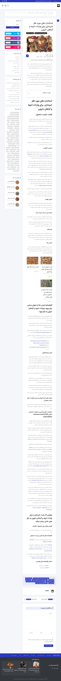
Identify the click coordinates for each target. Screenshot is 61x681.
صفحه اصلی (50, 13)
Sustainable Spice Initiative (40, 466)
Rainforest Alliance (47, 542)
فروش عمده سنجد (15, 147)
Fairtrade (31, 540)
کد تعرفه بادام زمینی (11, 169)
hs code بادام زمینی (15, 112)
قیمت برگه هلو (13, 149)
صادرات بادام (9, 132)
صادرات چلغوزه (10, 140)
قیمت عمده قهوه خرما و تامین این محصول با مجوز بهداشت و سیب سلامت (33, 670)
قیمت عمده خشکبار (10, 157)
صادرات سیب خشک (15, 138)
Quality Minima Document (45, 185)
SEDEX (29, 439)
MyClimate (45, 508)
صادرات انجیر (16, 132)
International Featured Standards (38, 341)
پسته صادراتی (13, 167)
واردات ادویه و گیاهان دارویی (41, 583)
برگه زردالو (17, 57)
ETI (29, 444)
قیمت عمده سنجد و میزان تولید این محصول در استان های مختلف (13, 90)
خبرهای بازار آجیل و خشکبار (41, 13)
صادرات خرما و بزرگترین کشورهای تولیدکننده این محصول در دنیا (20, 670)
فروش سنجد (16, 142)
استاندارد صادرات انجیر (14, 114)
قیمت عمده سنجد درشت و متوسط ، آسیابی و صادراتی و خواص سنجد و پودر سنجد (13, 96)
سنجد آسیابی (12, 130)
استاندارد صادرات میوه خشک (13, 118)
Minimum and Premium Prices (39, 558)
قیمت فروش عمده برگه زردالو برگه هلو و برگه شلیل (46, 1)
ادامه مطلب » (49, 276)
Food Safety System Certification (37, 347)
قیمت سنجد (12, 151)
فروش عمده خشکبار (12, 146)
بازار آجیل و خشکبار (15, 120)
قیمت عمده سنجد (15, 159)
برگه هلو (17, 59)
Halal (46, 566)
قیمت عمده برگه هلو (32, 267)
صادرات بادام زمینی (15, 134)
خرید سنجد (12, 124)
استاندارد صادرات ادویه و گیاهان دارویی (41, 578)
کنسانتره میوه (16, 171)
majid (47, 55)
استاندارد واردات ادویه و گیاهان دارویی (40, 580)
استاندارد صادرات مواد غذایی (13, 116)
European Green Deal (37, 480)
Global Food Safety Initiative (43, 332)
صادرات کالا (17, 69)
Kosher (47, 568)
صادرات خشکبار (31, 13)
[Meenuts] (58, 6)
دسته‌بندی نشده (16, 63)
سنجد (18, 65)
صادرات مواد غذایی (15, 70)
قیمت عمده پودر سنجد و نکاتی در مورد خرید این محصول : (11, 204)
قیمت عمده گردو (10, 161)
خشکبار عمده (10, 128)
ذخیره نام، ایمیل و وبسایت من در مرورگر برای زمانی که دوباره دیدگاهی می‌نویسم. (40, 641)
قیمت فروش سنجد (15, 163)
